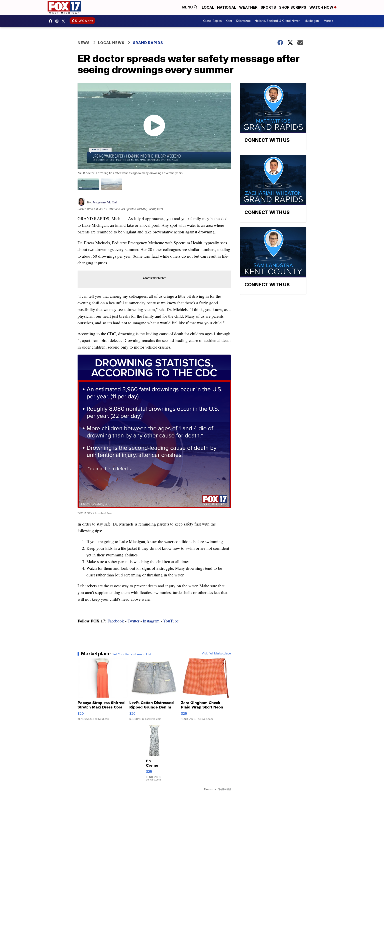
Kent (229, 20)
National (226, 7)
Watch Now (321, 7)
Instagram (151, 621)
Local (208, 7)
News (84, 42)
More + (328, 20)
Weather (248, 7)
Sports (268, 7)
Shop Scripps (292, 7)
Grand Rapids (212, 20)
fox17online (51, 21)
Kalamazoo (243, 20)
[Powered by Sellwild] (224, 789)
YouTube (171, 621)
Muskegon (311, 20)
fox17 (64, 21)
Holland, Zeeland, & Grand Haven (277, 20)
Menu (188, 7)
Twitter (133, 621)
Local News (111, 42)
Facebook (116, 621)
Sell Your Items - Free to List (131, 654)
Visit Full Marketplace (216, 653)
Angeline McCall (105, 202)
